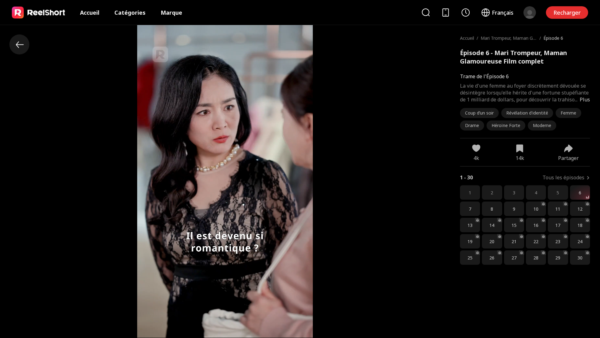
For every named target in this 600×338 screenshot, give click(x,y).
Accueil (89, 12)
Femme (568, 113)
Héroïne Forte (506, 125)
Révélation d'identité (527, 113)
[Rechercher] (426, 12)
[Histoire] (466, 13)
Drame (472, 125)
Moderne (542, 125)
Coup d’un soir (479, 113)
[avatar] (529, 12)
